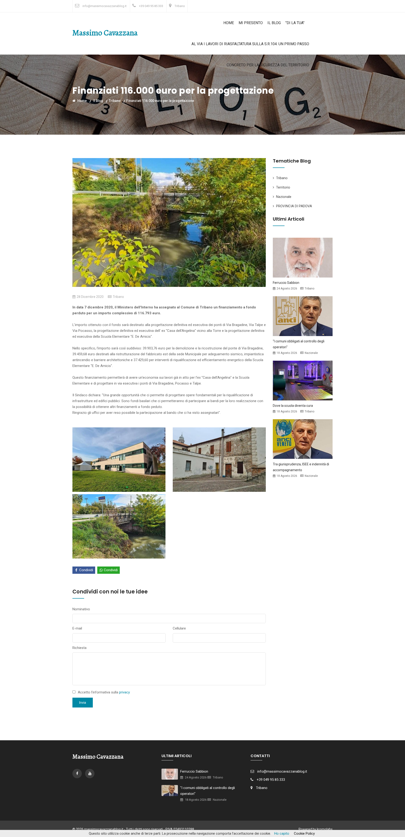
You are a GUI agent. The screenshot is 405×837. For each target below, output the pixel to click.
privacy (124, 692)
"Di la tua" (294, 23)
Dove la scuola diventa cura (293, 405)
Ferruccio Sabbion (286, 283)
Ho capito (281, 833)
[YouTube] (89, 773)
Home (228, 23)
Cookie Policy (304, 833)
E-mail (77, 628)
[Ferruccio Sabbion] (303, 257)
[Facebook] (77, 773)
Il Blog (274, 23)
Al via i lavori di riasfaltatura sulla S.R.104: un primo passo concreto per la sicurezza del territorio (250, 54)
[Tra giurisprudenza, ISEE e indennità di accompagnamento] (303, 439)
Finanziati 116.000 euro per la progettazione (160, 100)
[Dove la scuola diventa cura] (303, 380)
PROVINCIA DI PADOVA (294, 206)
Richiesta (79, 648)
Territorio (283, 187)
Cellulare (179, 628)
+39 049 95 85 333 (151, 6)
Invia (82, 702)
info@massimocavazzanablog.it (104, 6)
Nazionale (283, 197)
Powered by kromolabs (316, 829)
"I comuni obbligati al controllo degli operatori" (207, 791)
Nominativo (81, 609)
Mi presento (251, 23)
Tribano (180, 6)
